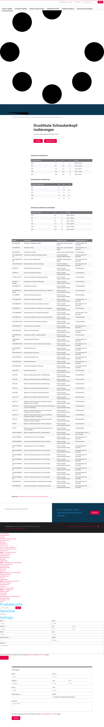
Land (53, 632)
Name (1, 620)
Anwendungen (4, 561)
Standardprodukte (35, 117)
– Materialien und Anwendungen (10, 562)
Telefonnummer (4, 637)
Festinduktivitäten (4, 598)
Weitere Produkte (7, 11)
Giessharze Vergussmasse (85, 8)
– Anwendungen (6, 589)
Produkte (2, 537)
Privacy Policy (31, 654)
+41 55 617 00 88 (10, 528)
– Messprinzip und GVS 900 (9, 581)
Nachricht (2, 643)
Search (100, 2)
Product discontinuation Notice (8, 549)
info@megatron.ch (21, 528)
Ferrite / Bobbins (7, 8)
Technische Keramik (21, 8)
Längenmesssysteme (53, 8)
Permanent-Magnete (68, 8)
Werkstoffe (3, 569)
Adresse (2, 626)
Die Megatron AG (63, 2)
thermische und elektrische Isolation (21, 117)
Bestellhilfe (3, 542)
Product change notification (7, 547)
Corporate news (4, 550)
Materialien (3, 559)
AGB (88, 526)
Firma (53, 620)
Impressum (69, 526)
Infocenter (2, 571)
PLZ (53, 626)
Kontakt (70, 2)
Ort (74, 626)
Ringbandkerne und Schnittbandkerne (10, 596)
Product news (3, 545)
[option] (77, 2)
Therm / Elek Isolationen (36, 8)
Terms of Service (41, 654)
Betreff (54, 637)
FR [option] (79, 2)
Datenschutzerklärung (80, 526)
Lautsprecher (3, 594)
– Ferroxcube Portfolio (8, 552)
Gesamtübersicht (4, 535)
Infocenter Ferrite (4, 540)
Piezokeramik (3, 593)
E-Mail (2, 632)
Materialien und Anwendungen (8, 538)
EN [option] (77, 2)
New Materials (4, 544)
